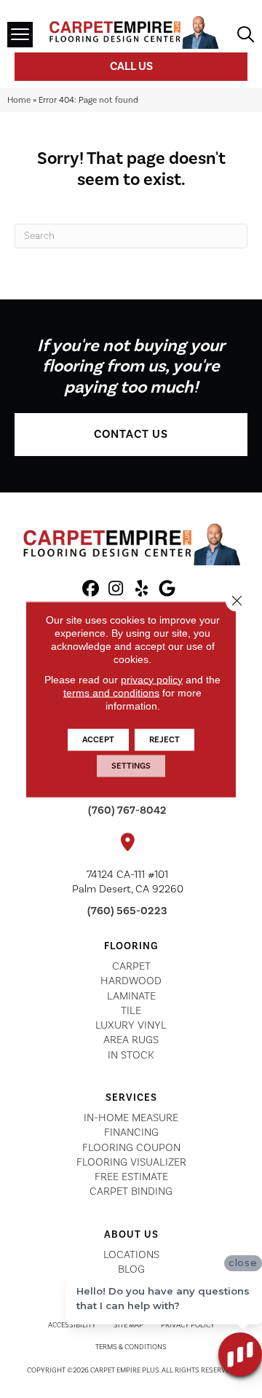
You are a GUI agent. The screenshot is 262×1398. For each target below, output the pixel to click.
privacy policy (152, 679)
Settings (131, 765)
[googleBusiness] (167, 589)
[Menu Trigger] (20, 34)
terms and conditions (111, 692)
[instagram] (116, 589)
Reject (164, 739)
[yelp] (141, 589)
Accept (98, 739)
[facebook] (90, 589)
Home (19, 100)
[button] (131, 434)
